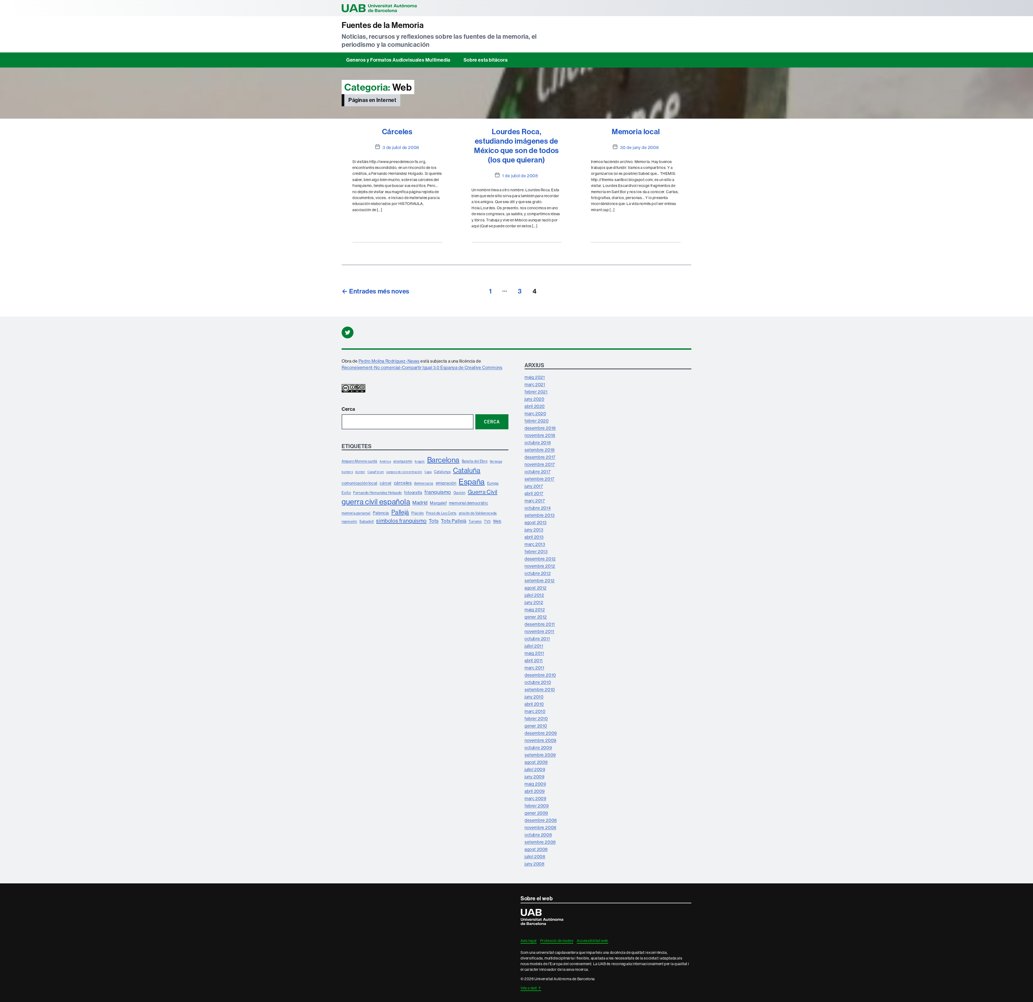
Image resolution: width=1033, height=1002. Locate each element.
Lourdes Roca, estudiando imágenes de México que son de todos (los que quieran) (516, 145)
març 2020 (535, 413)
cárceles (403, 483)
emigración (446, 483)
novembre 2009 (540, 740)
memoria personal (356, 513)
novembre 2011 (539, 631)
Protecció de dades (557, 940)
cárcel (385, 483)
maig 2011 (534, 653)
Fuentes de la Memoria (383, 25)
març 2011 (534, 667)
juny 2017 (534, 486)
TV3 (487, 521)
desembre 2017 (540, 457)
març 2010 (535, 711)
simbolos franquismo (401, 520)
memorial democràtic (468, 502)
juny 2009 (534, 776)
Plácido (417, 513)
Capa (427, 472)
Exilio (346, 492)
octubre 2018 (538, 442)
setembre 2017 (539, 478)
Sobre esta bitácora (485, 60)
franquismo (437, 492)
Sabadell (366, 521)
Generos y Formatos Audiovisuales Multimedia (398, 60)
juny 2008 (534, 863)
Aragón (420, 461)
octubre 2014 (538, 508)
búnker (360, 472)
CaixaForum (375, 472)
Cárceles (397, 131)
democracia (423, 483)
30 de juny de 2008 (639, 147)
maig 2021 (535, 377)
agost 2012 (536, 587)
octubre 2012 (538, 573)
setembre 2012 (540, 580)
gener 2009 (536, 813)
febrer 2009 (537, 805)
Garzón (460, 492)
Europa (493, 483)
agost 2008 (536, 849)
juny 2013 (534, 529)
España (472, 482)
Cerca (348, 409)
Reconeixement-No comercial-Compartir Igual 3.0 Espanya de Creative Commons (422, 367)
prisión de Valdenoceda (478, 513)
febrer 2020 (537, 420)
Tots (433, 521)
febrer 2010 (536, 718)
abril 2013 (534, 537)
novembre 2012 (540, 566)
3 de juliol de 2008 (401, 147)
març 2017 (535, 500)
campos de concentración (404, 472)
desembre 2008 (541, 820)
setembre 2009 (540, 754)
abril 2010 (534, 704)
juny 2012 (534, 602)
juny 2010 (534, 696)
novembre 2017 (540, 464)
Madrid (420, 503)
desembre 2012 (540, 558)
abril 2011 (534, 660)
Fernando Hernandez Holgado (377, 492)
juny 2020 (534, 399)
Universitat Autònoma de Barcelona (379, 8)
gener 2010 (536, 725)
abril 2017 (534, 493)
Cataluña (466, 470)
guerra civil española (376, 501)
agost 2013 (536, 522)
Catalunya (442, 471)
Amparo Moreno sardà (359, 461)
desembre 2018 (540, 428)
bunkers (347, 472)
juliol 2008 (535, 856)
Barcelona (443, 459)
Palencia (381, 512)
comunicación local (359, 483)
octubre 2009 (538, 747)
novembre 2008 (540, 827)
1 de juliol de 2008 (520, 175)
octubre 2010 (538, 682)
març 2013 (535, 544)
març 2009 (535, 798)
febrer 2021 (536, 391)
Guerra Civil (482, 491)
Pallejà (400, 512)
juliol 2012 (534, 595)
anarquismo (402, 461)
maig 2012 (535, 609)
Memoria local (636, 131)
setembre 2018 (540, 449)
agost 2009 (536, 762)
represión (349, 521)
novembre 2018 (540, 435)
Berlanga (496, 461)
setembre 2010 (540, 689)
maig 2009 (535, 784)
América (385, 461)
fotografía (413, 492)
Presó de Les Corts (441, 513)
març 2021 (535, 384)
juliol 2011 (534, 646)
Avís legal (529, 940)
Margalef (438, 502)
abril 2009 (535, 791)
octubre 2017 (537, 471)
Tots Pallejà (453, 521)
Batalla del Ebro (475, 461)
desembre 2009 (541, 733)
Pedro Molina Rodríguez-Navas (389, 361)
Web (497, 521)
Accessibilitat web (592, 940)
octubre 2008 (538, 834)
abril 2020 (535, 406)
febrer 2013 (536, 551)
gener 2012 (536, 616)
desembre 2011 (540, 624)
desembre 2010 (540, 675)
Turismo (475, 521)
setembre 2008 (540, 842)
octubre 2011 (537, 638)
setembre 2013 (540, 515)
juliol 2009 (535, 769)
